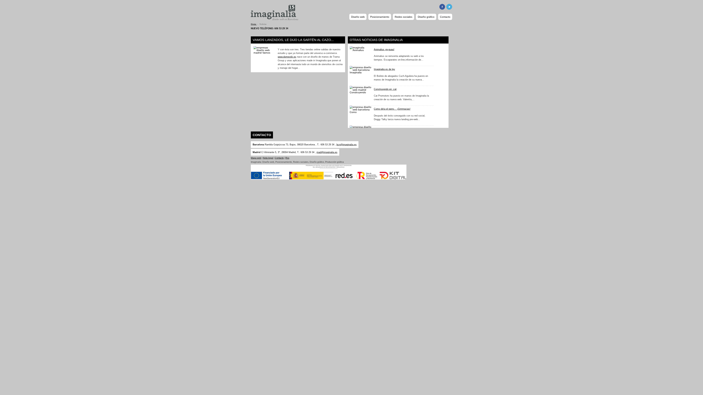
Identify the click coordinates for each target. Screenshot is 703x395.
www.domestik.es (287, 57)
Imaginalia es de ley (384, 69)
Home (254, 23)
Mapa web (256, 158)
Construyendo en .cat (385, 89)
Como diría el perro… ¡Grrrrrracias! (392, 109)
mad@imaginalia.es (327, 152)
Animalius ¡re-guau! (384, 49)
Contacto (279, 158)
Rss (287, 158)
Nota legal (268, 158)
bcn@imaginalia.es (346, 144)
